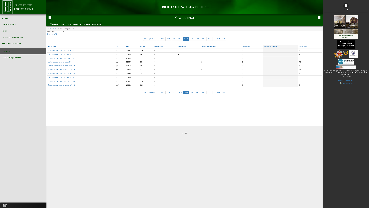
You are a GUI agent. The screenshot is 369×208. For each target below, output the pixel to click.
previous (152, 39)
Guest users (303, 46)
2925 (197, 39)
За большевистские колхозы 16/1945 (61, 85)
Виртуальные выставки (11, 44)
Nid (127, 46)
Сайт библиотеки (9, 25)
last (223, 39)
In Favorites (158, 46)
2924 (192, 39)
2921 (174, 39)
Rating (142, 46)
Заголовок (52, 46)
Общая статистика (57, 24)
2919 (162, 39)
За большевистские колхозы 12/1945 (61, 70)
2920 (168, 39)
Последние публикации (11, 58)
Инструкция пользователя (12, 37)
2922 (180, 39)
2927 (209, 39)
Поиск (4, 31)
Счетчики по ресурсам (93, 24)
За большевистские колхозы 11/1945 (61, 66)
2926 (203, 39)
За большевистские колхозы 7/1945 (61, 62)
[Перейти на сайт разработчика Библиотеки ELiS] (5, 205)
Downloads (246, 46)
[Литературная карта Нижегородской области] (339, 22)
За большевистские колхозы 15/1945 (61, 81)
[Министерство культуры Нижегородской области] (346, 67)
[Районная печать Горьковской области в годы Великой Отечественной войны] (341, 54)
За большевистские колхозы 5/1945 (61, 54)
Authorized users (270, 46)
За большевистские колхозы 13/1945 (61, 73)
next (218, 39)
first (145, 39)
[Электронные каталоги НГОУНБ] (346, 34)
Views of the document (208, 46)
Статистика (6, 51)
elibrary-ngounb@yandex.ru (346, 80)
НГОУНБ (184, 133)
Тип (117, 46)
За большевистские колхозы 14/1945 (61, 77)
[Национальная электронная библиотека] (346, 61)
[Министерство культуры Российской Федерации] (353, 54)
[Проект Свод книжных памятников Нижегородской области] (352, 22)
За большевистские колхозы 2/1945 (61, 50)
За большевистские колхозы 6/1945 (61, 58)
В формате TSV (52, 34)
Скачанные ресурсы (74, 24)
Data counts (181, 46)
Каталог (5, 18)
